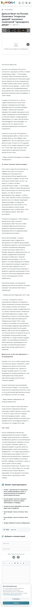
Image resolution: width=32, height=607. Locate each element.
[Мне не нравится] (25, 30)
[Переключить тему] (29, 3)
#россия (13, 529)
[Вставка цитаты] (20, 563)
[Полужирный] (3, 563)
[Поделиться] (7, 30)
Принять (16, 603)
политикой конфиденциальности (12, 594)
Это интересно (9, 9)
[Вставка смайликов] (15, 563)
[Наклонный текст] (6, 563)
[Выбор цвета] (17, 563)
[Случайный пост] (26, 3)
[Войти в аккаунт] (19, 3)
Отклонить (17, 599)
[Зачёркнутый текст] (12, 563)
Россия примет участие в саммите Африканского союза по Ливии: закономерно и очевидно (15, 500)
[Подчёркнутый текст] (9, 563)
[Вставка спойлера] (23, 563)
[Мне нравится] (20, 30)
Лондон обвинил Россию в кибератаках (17, 523)
